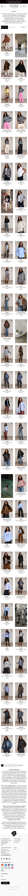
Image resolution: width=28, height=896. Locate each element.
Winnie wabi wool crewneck (7, 131)
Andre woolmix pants (7, 235)
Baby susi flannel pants (7, 391)
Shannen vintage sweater (21, 728)
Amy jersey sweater (21, 79)
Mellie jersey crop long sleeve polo (7, 676)
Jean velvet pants (21, 105)
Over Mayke (17, 839)
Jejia (7, 52)
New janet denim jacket (7, 755)
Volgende (21, 765)
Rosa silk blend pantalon (7, 442)
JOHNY (21, 78)
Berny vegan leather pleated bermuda (21, 650)
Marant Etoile (7, 78)
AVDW (21, 364)
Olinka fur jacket (7, 339)
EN (16, 849)
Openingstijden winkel (6, 840)
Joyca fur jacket (7, 571)
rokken (3, 791)
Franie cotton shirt (7, 597)
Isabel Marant (12, 786)
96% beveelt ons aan (14, 2)
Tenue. (7, 312)
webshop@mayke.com (6, 855)
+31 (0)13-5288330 (6, 853)
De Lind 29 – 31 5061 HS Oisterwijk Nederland (5, 851)
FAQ (2, 845)
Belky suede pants (21, 546)
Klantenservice (5, 839)
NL (14, 849)
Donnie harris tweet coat (21, 702)
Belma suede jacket (7, 520)
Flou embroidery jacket (7, 417)
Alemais (7, 104)
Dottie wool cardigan (21, 755)
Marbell (21, 208)
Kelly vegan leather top (7, 468)
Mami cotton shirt (21, 261)
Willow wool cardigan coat (21, 597)
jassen (22, 775)
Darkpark (7, 787)
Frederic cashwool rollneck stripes (7, 729)
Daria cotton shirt (21, 391)
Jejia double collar (21, 182)
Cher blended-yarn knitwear (21, 209)
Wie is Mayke (17, 840)
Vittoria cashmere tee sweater (21, 313)
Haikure (21, 727)
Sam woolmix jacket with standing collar (7, 183)
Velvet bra (7, 649)
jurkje (7, 780)
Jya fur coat (7, 79)
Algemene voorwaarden (13, 887)
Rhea (21, 286)
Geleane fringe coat (21, 468)
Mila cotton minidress (21, 365)
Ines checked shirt (21, 417)
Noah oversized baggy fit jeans (7, 313)
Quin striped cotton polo (21, 131)
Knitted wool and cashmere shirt (21, 288)
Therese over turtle (7, 702)
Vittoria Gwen (7, 130)
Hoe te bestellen (4, 842)
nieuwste (13, 822)
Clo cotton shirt (7, 53)
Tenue (14, 819)
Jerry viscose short (7, 105)
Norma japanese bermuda (7, 287)
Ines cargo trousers (21, 157)
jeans (10, 777)
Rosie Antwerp (21, 130)
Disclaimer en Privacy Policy (13, 889)
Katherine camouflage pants (21, 520)
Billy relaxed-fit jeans (21, 442)
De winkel (16, 842)
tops (18, 777)
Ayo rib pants (7, 157)
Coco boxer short (7, 623)
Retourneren (4, 843)
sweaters (23, 790)
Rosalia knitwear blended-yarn (7, 365)
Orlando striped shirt (21, 235)
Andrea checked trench (7, 261)
